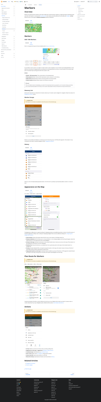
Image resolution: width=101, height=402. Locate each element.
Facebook (36, 387)
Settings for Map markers (48, 350)
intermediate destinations (58, 302)
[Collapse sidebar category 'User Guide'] (14, 6)
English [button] (77, 1)
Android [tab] (27, 20)
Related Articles (79, 19)
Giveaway (18, 394)
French (52, 383)
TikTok (35, 388)
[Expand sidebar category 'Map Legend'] (14, 12)
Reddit (35, 385)
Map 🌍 (18, 383)
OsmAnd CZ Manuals (73, 385)
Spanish (52, 392)
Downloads (19, 390)
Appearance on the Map (81, 14)
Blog (12, 1)
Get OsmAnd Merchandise (74, 387)
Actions (78, 17)
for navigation (39, 353)
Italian (52, 387)
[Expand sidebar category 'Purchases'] (14, 42)
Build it (18, 392)
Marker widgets (29, 365)
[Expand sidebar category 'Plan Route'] (14, 38)
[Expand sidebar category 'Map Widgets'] (14, 14)
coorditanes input (44, 352)
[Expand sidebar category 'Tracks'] (14, 31)
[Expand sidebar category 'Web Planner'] (14, 46)
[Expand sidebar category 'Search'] (14, 44)
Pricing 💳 (19, 382)
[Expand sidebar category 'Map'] (14, 10)
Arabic (52, 395)
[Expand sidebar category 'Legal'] (14, 55)
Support (70, 388)
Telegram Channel (37, 390)
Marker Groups (80, 11)
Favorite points (43, 16)
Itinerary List (80, 9)
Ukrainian (53, 388)
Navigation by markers (30, 363)
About (18, 395)
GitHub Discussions (38, 382)
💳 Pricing (16, 1)
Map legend (19, 388)
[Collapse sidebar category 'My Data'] (14, 16)
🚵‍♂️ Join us (26, 1)
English (52, 382)
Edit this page (28, 368)
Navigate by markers (29, 94)
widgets (68, 16)
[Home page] (26, 5)
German (53, 385)
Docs (9, 1)
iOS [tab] (31, 20)
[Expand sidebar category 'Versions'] (14, 53)
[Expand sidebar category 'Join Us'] (14, 57)
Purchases (19, 387)
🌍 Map (21, 1)
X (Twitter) (36, 383)
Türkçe (52, 397)
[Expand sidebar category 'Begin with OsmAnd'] (14, 8)
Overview (78, 5)
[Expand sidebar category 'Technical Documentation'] (14, 50)
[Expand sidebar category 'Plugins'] (14, 40)
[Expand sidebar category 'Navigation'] (14, 36)
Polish (52, 390)
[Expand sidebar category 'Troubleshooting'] (14, 48)
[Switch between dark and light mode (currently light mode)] (99, 1)
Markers (78, 6)
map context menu (50, 46)
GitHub (82, 1)
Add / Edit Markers (81, 8)
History (67, 85)
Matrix (35, 392)
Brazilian (53, 394)
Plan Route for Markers (81, 16)
